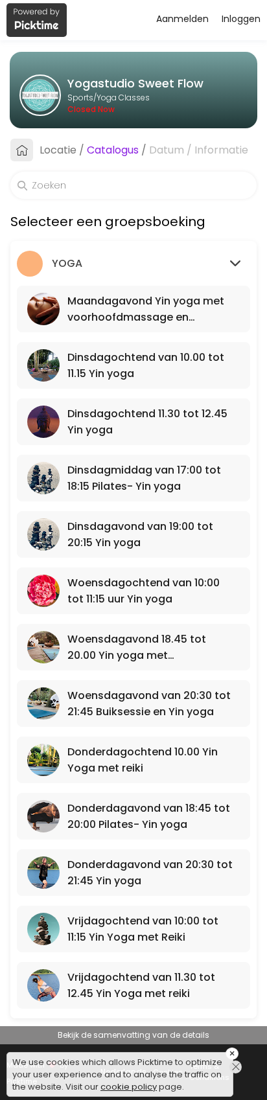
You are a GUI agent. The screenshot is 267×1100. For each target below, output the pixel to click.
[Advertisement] (133, 1084)
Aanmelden (182, 18)
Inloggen (241, 18)
